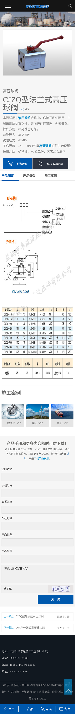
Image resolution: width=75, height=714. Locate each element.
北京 (30, 692)
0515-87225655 (55, 163)
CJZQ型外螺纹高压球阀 (30, 616)
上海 (24, 692)
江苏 (11, 692)
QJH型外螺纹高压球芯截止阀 (33, 627)
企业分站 (57, 692)
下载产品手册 (41, 458)
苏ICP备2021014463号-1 (50, 685)
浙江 (36, 692)
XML (43, 698)
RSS (35, 698)
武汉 (17, 692)
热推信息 (44, 692)
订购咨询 (22, 163)
